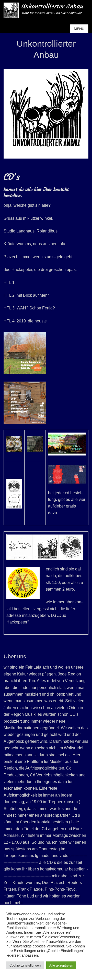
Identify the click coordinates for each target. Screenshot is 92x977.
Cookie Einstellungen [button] (25, 965)
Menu (79, 29)
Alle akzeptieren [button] (61, 965)
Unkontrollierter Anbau (52, 6)
